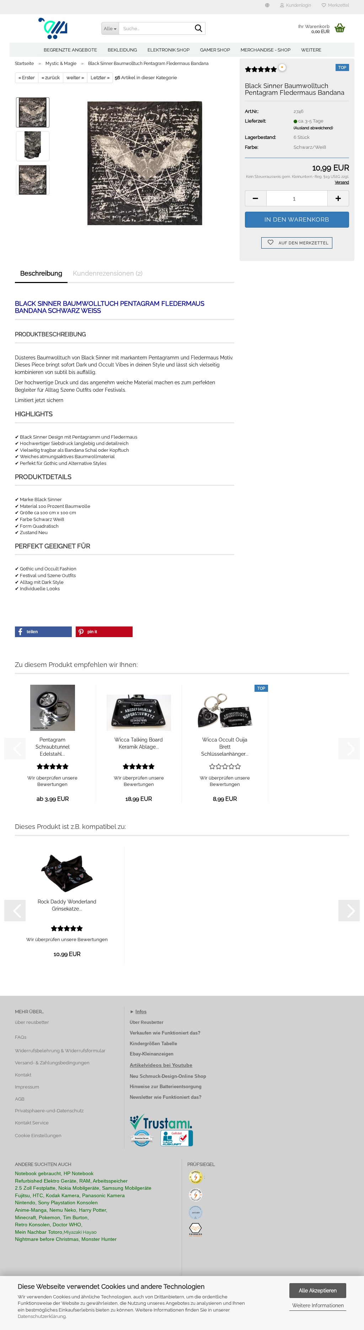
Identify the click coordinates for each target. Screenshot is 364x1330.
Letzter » (100, 77)
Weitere (311, 50)
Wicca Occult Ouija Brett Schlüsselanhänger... (224, 747)
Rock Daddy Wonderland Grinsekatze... (67, 905)
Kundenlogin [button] (297, 5)
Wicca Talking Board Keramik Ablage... (138, 743)
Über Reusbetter (147, 1022)
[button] (267, 7)
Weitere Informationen (318, 1305)
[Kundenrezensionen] (261, 72)
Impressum (27, 1087)
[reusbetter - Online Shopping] (53, 28)
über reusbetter (32, 1022)
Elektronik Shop (168, 50)
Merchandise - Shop (265, 50)
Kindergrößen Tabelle (153, 1043)
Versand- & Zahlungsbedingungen (52, 1062)
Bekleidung (122, 50)
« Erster (26, 77)
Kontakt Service (32, 1122)
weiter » (75, 77)
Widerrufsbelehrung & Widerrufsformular (60, 1050)
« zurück (51, 77)
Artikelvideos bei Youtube (161, 1065)
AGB (20, 1099)
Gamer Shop (215, 50)
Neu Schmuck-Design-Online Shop (168, 1076)
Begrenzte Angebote (70, 50)
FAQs (20, 1037)
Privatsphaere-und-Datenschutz (49, 1110)
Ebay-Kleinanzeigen (151, 1054)
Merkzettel (337, 5)
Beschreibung (41, 273)
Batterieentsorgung (181, 1086)
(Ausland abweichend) (313, 128)
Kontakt (23, 1074)
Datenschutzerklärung (42, 1316)
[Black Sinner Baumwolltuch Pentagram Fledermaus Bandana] (145, 162)
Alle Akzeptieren (318, 1290)
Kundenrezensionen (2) (108, 273)
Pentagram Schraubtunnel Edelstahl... (53, 747)
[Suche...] (198, 28)
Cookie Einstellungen (38, 1135)
